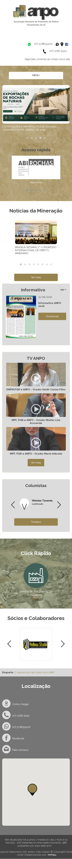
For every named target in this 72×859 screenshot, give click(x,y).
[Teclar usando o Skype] (58, 44)
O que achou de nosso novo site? (34, 672)
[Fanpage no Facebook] (67, 44)
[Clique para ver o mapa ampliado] (62, 44)
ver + (63, 289)
